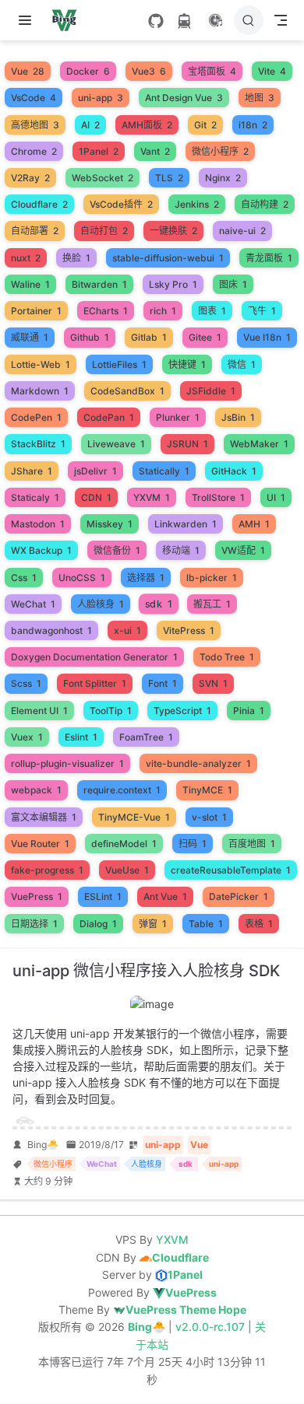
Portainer (36, 311)
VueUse (127, 870)
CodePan (108, 417)
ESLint (103, 896)
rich (163, 311)
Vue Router (40, 843)
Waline (30, 284)
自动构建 (264, 204)
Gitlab (149, 337)
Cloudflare (39, 204)
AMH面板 (147, 125)
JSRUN (187, 444)
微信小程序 (220, 151)
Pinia (248, 710)
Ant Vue (165, 896)
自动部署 (34, 230)
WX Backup (41, 550)
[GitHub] (155, 21)
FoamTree (146, 737)
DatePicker (238, 896)
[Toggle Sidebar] (28, 20)
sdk (158, 603)
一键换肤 (173, 230)
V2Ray (30, 178)
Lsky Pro (173, 284)
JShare (31, 471)
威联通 (29, 337)
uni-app (100, 97)
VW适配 (243, 550)
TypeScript (182, 710)
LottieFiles (119, 364)
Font (162, 683)
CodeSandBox (127, 391)
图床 (233, 284)
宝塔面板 (212, 71)
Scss (26, 683)
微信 (242, 364)
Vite (272, 71)
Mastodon (38, 524)
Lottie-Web (40, 364)
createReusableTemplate (231, 870)
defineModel (124, 843)
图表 (212, 311)
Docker (88, 71)
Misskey (110, 524)
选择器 (145, 577)
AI (90, 125)
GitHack (233, 471)
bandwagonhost (51, 630)
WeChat (33, 604)
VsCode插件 (121, 204)
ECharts (105, 311)
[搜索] (248, 20)
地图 (259, 97)
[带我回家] (69, 20)
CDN (96, 497)
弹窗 (153, 924)
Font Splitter (94, 683)
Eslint (81, 737)
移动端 (181, 550)
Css (24, 577)
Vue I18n (267, 337)
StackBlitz (38, 444)
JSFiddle (210, 391)
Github (89, 337)
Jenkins (197, 204)
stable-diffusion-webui (168, 258)
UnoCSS (81, 577)
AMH (254, 524)
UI (276, 497)
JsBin (238, 417)
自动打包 (104, 230)
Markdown (40, 391)
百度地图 (251, 843)
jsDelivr (95, 471)
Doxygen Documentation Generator (94, 657)
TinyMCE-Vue (134, 817)
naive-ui (242, 230)
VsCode (33, 97)
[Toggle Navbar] (281, 20)
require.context (122, 790)
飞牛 (262, 311)
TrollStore (218, 497)
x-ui (127, 630)
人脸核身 (100, 604)
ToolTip (111, 710)
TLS (169, 178)
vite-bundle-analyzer (198, 763)
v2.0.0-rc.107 (211, 1326)
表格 (259, 924)
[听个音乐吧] (215, 20)
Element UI (39, 710)
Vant (155, 151)
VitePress (188, 630)
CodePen (36, 417)
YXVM (151, 497)
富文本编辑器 (43, 817)
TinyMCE (207, 790)
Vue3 (149, 71)
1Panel (98, 151)
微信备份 (117, 550)
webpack (36, 790)
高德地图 (35, 125)
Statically (164, 471)
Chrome (34, 151)
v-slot (209, 817)
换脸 (76, 258)
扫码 (193, 843)
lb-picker (211, 577)
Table (206, 924)
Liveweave (116, 444)
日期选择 (34, 924)
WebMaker (259, 444)
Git (205, 125)
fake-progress (47, 870)
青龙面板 (269, 258)
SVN (213, 683)
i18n (253, 125)
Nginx (223, 178)
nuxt (26, 258)
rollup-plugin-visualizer (67, 763)
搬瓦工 (212, 604)
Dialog (98, 924)
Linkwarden (185, 524)
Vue (27, 71)
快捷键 (187, 364)
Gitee (205, 337)
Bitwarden (99, 284)
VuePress (36, 896)
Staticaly (35, 497)
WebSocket (102, 178)
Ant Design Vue (184, 97)
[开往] (183, 21)
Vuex (27, 737)
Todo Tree (227, 657)
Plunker (178, 417)
